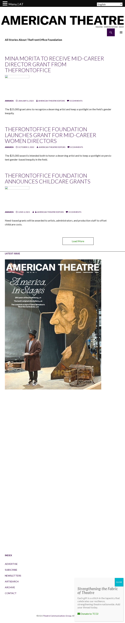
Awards (9, 101)
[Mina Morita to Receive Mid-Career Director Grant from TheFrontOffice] (17, 87)
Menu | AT (15, 4)
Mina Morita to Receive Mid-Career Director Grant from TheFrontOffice (54, 64)
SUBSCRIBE (11, 569)
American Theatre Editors (51, 101)
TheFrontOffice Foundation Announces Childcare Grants (47, 178)
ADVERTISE (11, 564)
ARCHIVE (10, 587)
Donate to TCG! (89, 613)
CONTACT (10, 593)
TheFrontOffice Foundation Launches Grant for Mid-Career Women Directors (50, 135)
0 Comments (76, 101)
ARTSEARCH (12, 581)
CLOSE (119, 582)
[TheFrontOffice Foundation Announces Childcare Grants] (17, 198)
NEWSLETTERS (13, 575)
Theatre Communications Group (57, 616)
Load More (78, 241)
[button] (5, 3)
